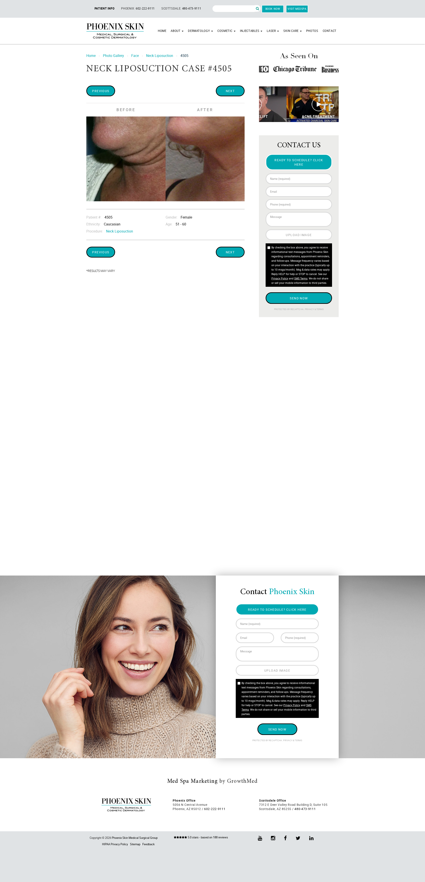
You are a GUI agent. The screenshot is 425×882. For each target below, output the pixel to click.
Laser (272, 31)
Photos (312, 31)
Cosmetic (225, 31)
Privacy (310, 309)
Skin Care (291, 31)
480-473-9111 (191, 8)
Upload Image (299, 235)
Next (230, 91)
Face (135, 55)
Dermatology (199, 31)
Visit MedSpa (297, 8)
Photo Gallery (113, 55)
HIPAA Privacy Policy (115, 844)
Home (162, 31)
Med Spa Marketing (192, 781)
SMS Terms (300, 278)
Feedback (148, 844)
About (176, 31)
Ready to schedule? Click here (298, 162)
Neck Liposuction (159, 55)
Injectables (250, 31)
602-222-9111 (145, 8)
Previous (100, 91)
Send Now (299, 298)
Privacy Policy (279, 278)
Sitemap (135, 844)
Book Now (272, 8)
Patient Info (105, 8)
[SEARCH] (258, 8)
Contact (329, 31)
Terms (320, 309)
